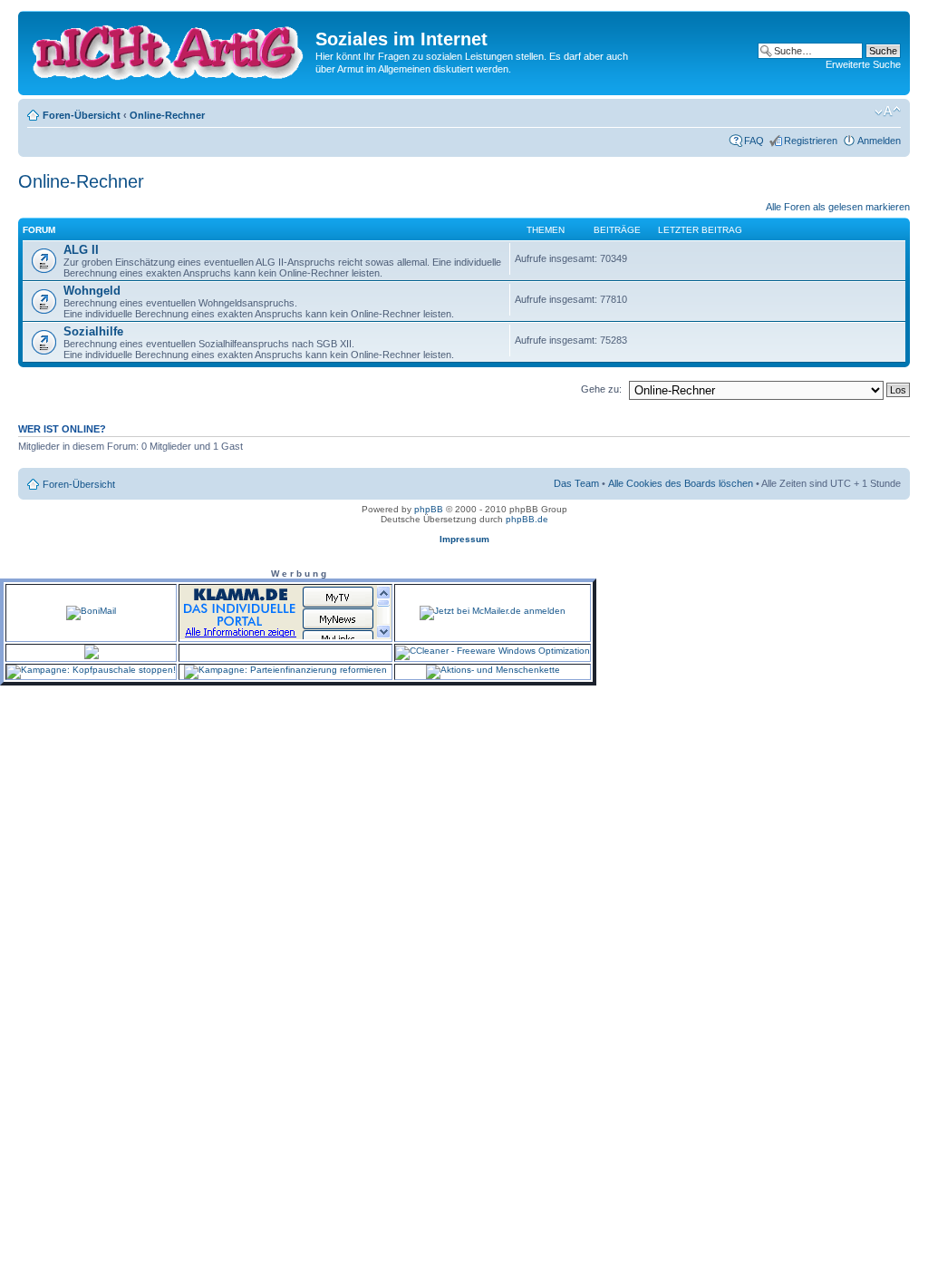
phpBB (428, 509)
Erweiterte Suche (863, 64)
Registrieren (810, 140)
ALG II (81, 250)
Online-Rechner (167, 115)
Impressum (464, 539)
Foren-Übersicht (82, 115)
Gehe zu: (601, 389)
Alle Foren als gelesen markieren (838, 206)
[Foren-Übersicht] (169, 49)
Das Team (576, 483)
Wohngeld (92, 290)
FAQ (754, 140)
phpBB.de (527, 519)
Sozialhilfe (93, 331)
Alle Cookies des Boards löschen (680, 483)
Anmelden (879, 140)
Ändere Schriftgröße (888, 111)
